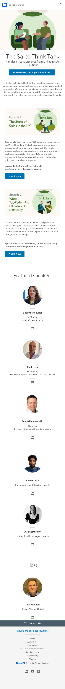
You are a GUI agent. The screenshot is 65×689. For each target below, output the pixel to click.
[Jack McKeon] (32, 617)
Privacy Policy (32, 645)
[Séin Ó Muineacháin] (32, 437)
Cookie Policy (32, 642)
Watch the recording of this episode (32, 72)
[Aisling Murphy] (32, 545)
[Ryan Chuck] (32, 493)
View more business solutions (33, 630)
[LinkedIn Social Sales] (26, 671)
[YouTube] (32, 671)
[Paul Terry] (32, 383)
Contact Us (34, 623)
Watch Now (14, 176)
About (32, 638)
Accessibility (32, 655)
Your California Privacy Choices (33, 648)
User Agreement (32, 652)
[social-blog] (39, 671)
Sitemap (32, 659)
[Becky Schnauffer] (32, 329)
